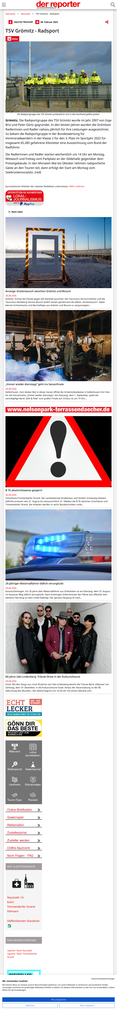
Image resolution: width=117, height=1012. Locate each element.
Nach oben (17, 211)
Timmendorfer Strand (21, 906)
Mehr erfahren (76, 186)
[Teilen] (106, 22)
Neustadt (25, 13)
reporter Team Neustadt (19, 950)
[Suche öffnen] (113, 4)
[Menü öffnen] (4, 4)
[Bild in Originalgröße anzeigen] (58, 76)
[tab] (12, 38)
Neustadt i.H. (15, 897)
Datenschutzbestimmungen (103, 978)
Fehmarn (13, 911)
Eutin (10, 902)
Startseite (10, 13)
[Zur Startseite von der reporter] (58, 4)
